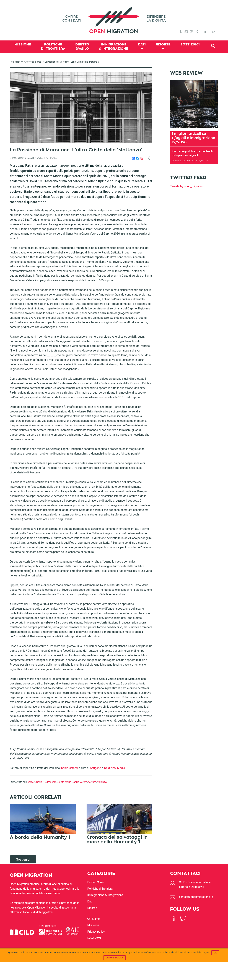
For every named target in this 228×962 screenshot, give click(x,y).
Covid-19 (41, 782)
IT (205, 31)
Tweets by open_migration (186, 186)
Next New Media (114, 768)
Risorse (92, 908)
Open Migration (114, 20)
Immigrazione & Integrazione (105, 895)
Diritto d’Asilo (95, 882)
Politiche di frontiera (100, 888)
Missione (93, 925)
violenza (102, 782)
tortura (92, 782)
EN (214, 31)
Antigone (95, 768)
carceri (31, 782)
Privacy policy (96, 931)
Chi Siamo (93, 918)
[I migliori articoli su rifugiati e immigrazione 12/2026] (194, 129)
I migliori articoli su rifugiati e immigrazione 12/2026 (193, 138)
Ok (215, 953)
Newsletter (94, 938)
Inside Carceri (69, 768)
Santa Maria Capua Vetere (72, 782)
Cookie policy (114, 958)
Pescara (51, 782)
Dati (89, 901)
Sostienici (23, 859)
